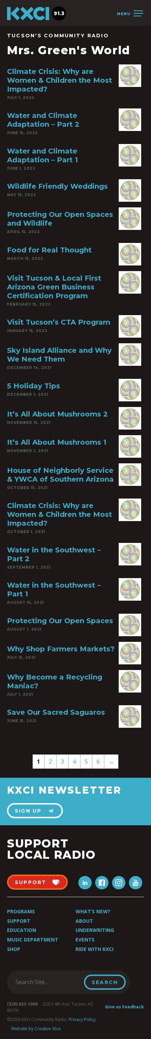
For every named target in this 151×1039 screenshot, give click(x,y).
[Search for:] (47, 982)
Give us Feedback (124, 1007)
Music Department (32, 939)
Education (21, 930)
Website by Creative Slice (36, 1029)
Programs (21, 911)
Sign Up (28, 811)
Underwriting (95, 930)
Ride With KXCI (94, 949)
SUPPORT (31, 882)
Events (85, 939)
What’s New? (93, 911)
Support (18, 921)
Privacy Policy (82, 1019)
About (84, 921)
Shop (13, 949)
